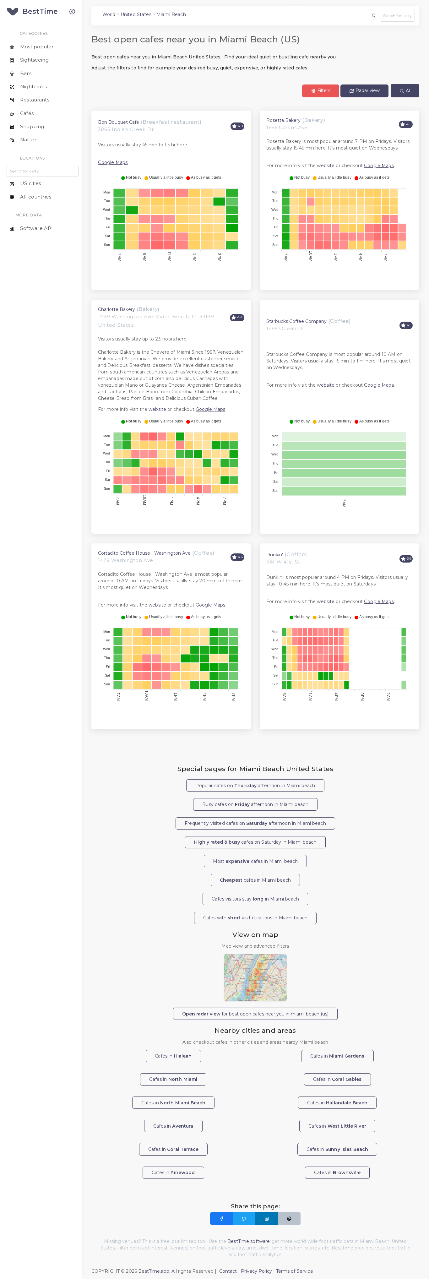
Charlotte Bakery (116, 309)
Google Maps (113, 162)
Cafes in (173, 1056)
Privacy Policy (256, 1271)
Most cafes (255, 861)
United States (136, 14)
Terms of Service (294, 1271)
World (109, 14)
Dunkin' (274, 554)
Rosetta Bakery (283, 120)
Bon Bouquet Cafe (118, 122)
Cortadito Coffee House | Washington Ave (144, 553)
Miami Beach (171, 14)
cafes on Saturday (255, 842)
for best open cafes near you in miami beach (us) (255, 1014)
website (325, 165)
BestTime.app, (154, 1271)
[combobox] (397, 16)
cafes (255, 880)
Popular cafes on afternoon (255, 785)
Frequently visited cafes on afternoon (255, 823)
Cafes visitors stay (255, 899)
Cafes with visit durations (255, 918)
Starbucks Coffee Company (296, 321)
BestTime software (248, 1241)
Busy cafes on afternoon (255, 804)
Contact (228, 1271)
